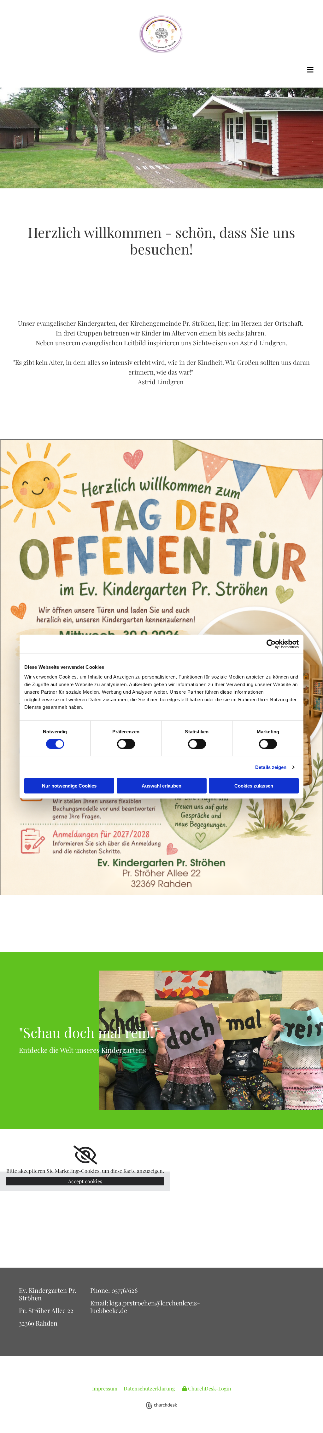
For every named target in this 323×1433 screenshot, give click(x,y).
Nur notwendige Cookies (69, 785)
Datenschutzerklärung (149, 1388)
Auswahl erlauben (161, 785)
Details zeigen (270, 767)
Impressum (104, 1388)
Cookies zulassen (253, 785)
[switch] (126, 744)
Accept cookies (85, 1181)
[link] (85, 1155)
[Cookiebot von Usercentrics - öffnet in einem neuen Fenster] (271, 644)
